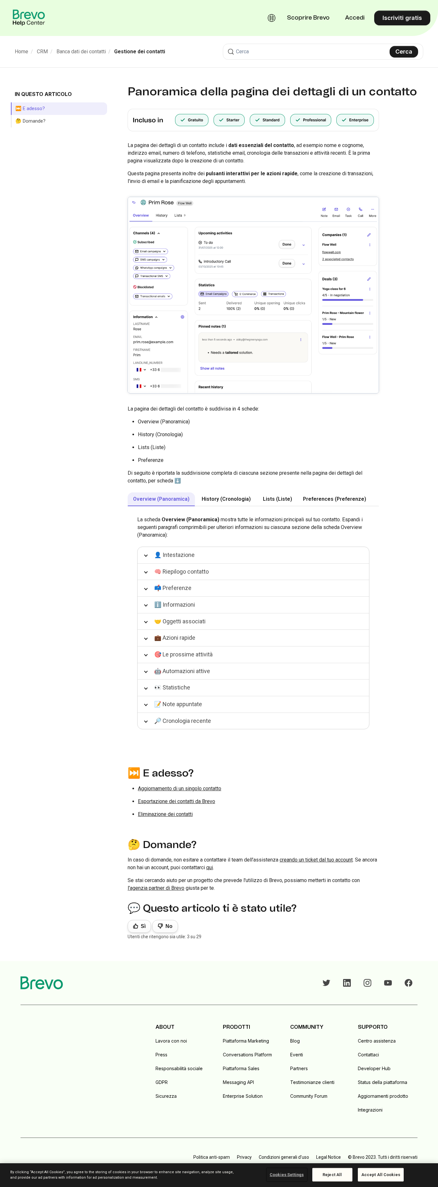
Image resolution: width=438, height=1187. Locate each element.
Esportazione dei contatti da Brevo (176, 801)
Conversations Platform (247, 1054)
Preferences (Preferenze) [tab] (334, 499)
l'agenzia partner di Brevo (156, 888)
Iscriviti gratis (402, 17)
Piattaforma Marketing (246, 1041)
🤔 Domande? (30, 121)
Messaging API (238, 1082)
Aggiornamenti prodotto (383, 1096)
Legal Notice (328, 1157)
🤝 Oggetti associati (180, 621)
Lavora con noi (171, 1041)
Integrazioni (370, 1110)
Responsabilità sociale (179, 1068)
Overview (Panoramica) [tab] (161, 499)
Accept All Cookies (380, 1174)
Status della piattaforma (382, 1082)
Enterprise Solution (243, 1096)
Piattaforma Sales (241, 1068)
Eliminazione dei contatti (165, 814)
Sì (143, 926)
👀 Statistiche (172, 687)
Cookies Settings (287, 1174)
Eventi (296, 1054)
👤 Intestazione (174, 554)
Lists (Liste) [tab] (277, 499)
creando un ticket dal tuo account (316, 860)
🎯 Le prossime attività (183, 654)
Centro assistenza (377, 1041)
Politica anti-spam (211, 1157)
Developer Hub (374, 1068)
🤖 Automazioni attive (182, 671)
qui (209, 867)
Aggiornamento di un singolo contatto (179, 788)
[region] (219, 1175)
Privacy (244, 1157)
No (169, 926)
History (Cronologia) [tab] (226, 499)
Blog (295, 1041)
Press (161, 1054)
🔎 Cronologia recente (182, 720)
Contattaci (368, 1054)
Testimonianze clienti (312, 1082)
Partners (299, 1068)
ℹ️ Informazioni (174, 604)
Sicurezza (166, 1096)
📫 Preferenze (172, 588)
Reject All (332, 1174)
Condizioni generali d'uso (284, 1157)
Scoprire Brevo (308, 18)
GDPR (162, 1082)
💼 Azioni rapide (174, 637)
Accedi (355, 18)
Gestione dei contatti (139, 51)
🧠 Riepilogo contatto (181, 571)
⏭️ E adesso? (30, 108)
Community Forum (308, 1096)
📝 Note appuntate (178, 704)
